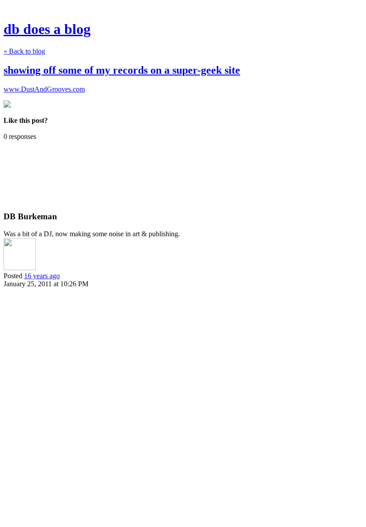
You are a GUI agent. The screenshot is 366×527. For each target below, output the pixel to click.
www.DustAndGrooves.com (44, 89)
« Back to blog (24, 51)
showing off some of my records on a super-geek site (122, 70)
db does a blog (47, 29)
